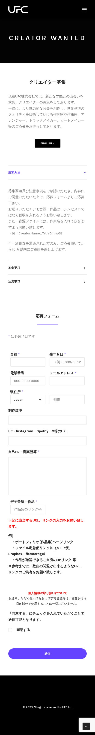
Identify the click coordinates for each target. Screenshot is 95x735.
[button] (84, 9)
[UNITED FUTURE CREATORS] (18, 9)
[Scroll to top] (86, 726)
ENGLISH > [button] (47, 143)
